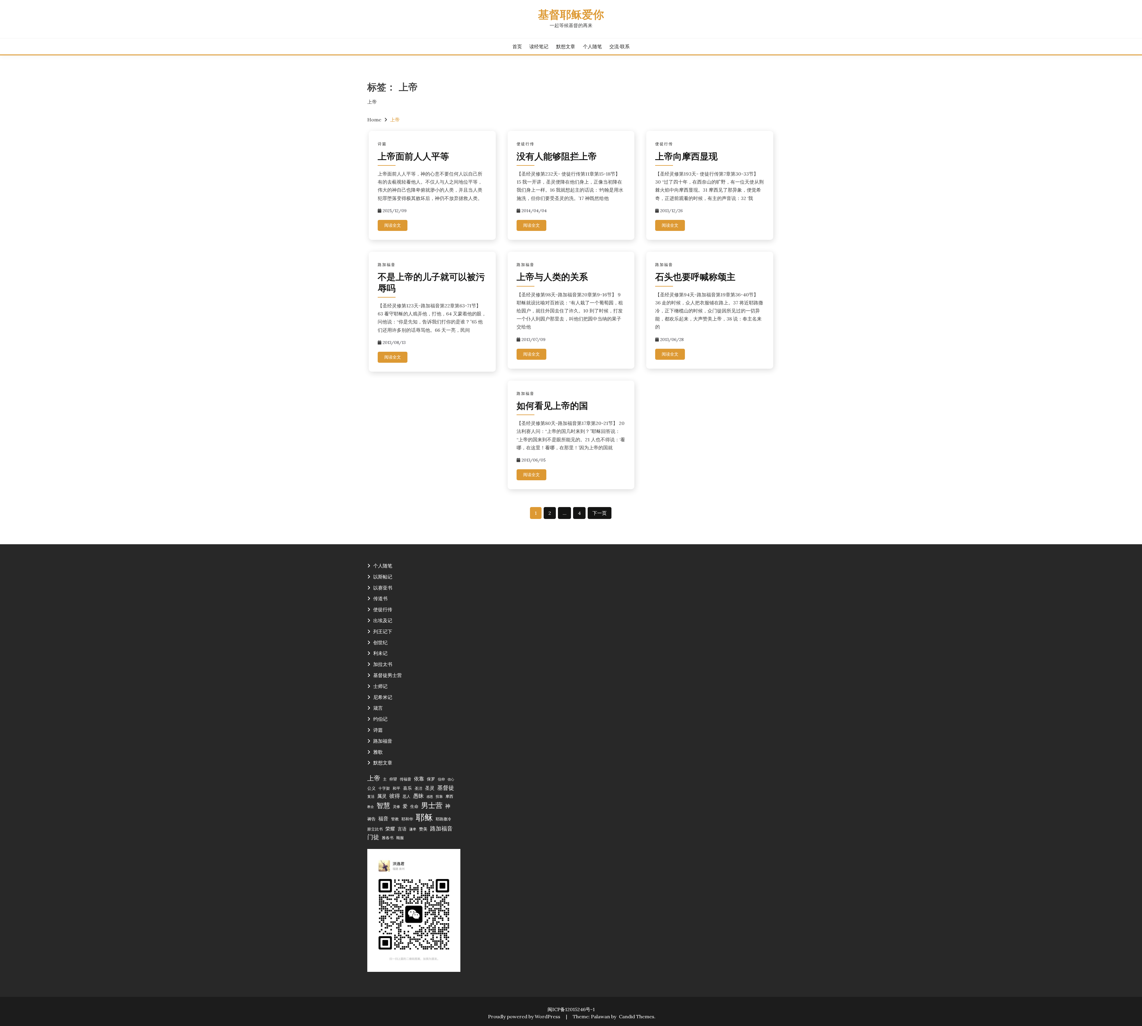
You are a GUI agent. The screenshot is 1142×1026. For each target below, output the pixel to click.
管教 (395, 819)
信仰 (441, 779)
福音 (383, 818)
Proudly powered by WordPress (524, 1016)
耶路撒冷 (443, 819)
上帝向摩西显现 (686, 157)
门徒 (373, 837)
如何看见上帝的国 (552, 406)
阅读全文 (392, 225)
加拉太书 (382, 664)
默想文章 (565, 46)
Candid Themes (636, 1016)
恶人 (406, 796)
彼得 (394, 795)
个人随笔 (592, 46)
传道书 (380, 598)
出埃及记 (382, 620)
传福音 (405, 779)
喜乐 (407, 788)
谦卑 (412, 829)
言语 (402, 829)
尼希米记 (382, 697)
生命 (414, 806)
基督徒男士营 (387, 675)
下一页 (599, 513)
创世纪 (380, 642)
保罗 (431, 779)
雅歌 (378, 752)
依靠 (419, 778)
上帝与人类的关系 (552, 277)
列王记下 (382, 631)
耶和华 (407, 819)
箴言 (378, 708)
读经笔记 (538, 46)
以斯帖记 (382, 577)
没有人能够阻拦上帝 (557, 157)
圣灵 (429, 788)
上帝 (373, 778)
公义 (371, 788)
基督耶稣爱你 (571, 15)
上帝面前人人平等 (413, 157)
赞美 (423, 829)
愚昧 (418, 795)
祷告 (371, 819)
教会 (370, 807)
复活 (370, 796)
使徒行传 (525, 143)
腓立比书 (375, 829)
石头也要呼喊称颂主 (695, 277)
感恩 (429, 796)
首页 (517, 46)
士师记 (380, 686)
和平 (396, 788)
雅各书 (387, 837)
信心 (451, 779)
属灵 (382, 796)
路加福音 (387, 264)
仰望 (393, 779)
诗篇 (382, 143)
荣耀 (390, 829)
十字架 (384, 788)
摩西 (449, 796)
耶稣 (424, 817)
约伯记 (380, 719)
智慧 (383, 805)
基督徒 (445, 787)
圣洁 (418, 788)
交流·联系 (619, 46)
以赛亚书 (382, 588)
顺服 (400, 837)
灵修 (396, 806)
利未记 (380, 653)
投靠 (439, 796)
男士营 (432, 805)
